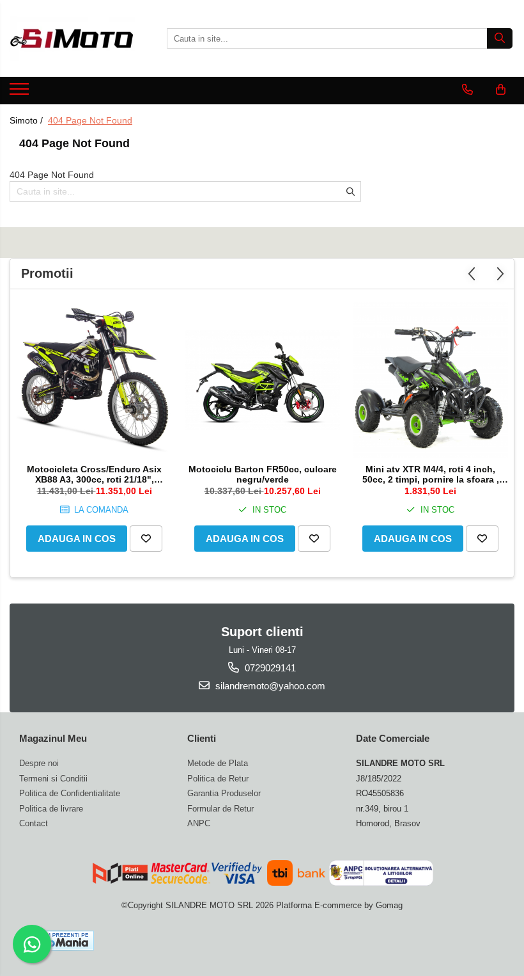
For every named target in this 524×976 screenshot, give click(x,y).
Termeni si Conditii (53, 778)
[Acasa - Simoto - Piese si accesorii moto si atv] (73, 38)
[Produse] (21, 92)
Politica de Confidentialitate (69, 793)
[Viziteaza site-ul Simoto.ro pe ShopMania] (58, 940)
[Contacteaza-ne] (467, 89)
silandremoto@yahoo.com (269, 685)
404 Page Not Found (90, 120)
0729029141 (269, 667)
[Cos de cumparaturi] (500, 89)
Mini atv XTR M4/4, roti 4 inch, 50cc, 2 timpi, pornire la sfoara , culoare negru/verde (430, 474)
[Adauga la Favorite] (146, 538)
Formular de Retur (220, 808)
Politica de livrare (51, 808)
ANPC (198, 823)
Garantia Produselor (224, 793)
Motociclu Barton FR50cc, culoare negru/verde (263, 474)
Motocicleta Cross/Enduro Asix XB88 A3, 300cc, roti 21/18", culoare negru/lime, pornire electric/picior (94, 474)
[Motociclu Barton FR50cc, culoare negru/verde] (262, 380)
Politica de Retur (218, 778)
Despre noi (39, 763)
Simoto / (27, 120)
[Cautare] (499, 38)
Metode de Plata (217, 763)
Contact (33, 823)
